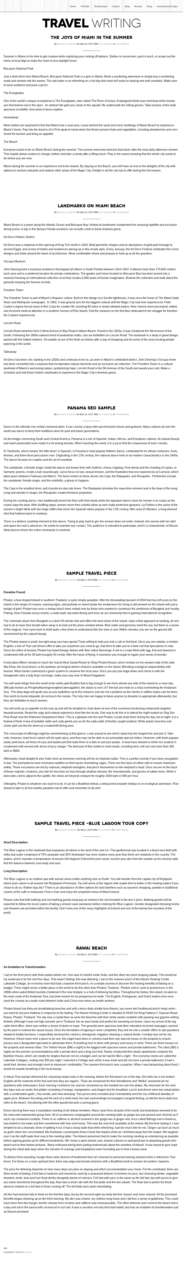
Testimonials (100, 6)
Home (73, 6)
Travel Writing (122, 44)
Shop (149, 6)
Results (138, 6)
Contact (116, 6)
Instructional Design (167, 6)
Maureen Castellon (66, 44)
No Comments (106, 44)
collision (28, 1252)
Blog (127, 6)
